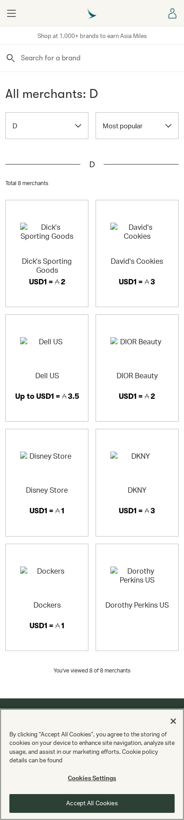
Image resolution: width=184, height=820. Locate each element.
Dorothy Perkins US (137, 604)
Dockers (47, 604)
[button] (11, 13)
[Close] (173, 721)
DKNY (137, 490)
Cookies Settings (92, 778)
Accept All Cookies (91, 803)
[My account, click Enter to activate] (173, 13)
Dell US (47, 375)
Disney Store (47, 490)
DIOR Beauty (137, 375)
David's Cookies (137, 261)
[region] (92, 764)
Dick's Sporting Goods (47, 265)
